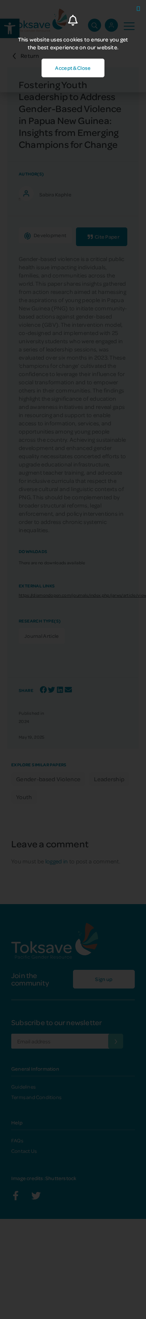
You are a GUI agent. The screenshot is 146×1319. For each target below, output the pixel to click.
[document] (73, 659)
